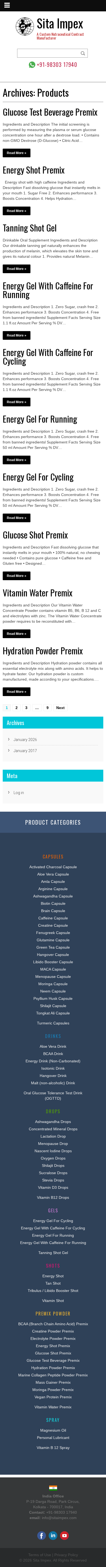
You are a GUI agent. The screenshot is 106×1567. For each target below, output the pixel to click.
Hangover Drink (53, 1075)
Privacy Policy (66, 1555)
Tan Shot (53, 1283)
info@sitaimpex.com (59, 1518)
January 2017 (25, 751)
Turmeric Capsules (53, 1023)
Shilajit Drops (53, 1165)
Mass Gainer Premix (53, 1382)
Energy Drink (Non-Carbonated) (53, 1061)
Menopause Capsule (53, 976)
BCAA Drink (53, 1054)
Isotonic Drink (53, 1068)
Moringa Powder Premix (53, 1390)
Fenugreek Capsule (53, 933)
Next (60, 708)
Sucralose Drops (53, 1173)
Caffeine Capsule (53, 918)
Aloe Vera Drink (53, 1046)
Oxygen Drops (53, 1158)
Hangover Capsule (53, 954)
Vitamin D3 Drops (53, 1187)
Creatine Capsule (53, 925)
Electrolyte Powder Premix (53, 1338)
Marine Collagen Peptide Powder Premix (53, 1375)
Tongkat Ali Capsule (53, 1013)
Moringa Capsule (53, 984)
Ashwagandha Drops (53, 1121)
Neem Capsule (53, 991)
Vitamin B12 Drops (53, 1197)
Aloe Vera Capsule (53, 874)
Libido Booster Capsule (53, 962)
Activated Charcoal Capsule (53, 867)
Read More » (16, 153)
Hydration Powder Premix (43, 650)
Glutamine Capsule (53, 940)
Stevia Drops (53, 1180)
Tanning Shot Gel (30, 227)
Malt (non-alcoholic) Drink (53, 1083)
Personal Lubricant (53, 1437)
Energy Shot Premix (33, 169)
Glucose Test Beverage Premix (50, 111)
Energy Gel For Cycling (38, 476)
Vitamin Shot (53, 1300)
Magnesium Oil (53, 1430)
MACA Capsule (53, 969)
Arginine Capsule (53, 889)
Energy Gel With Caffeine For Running (48, 290)
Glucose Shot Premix (35, 534)
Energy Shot (53, 1276)
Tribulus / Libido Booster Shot (53, 1290)
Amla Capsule (53, 881)
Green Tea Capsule (53, 947)
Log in (19, 793)
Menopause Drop (53, 1143)
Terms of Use (39, 1555)
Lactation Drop (53, 1136)
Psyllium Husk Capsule (53, 998)
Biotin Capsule (53, 903)
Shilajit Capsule (53, 1006)
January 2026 (25, 739)
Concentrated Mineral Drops (53, 1129)
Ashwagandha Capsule (53, 896)
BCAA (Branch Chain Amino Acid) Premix (53, 1324)
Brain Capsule (53, 911)
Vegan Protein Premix (53, 1397)
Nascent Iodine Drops (53, 1151)
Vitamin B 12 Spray (53, 1447)
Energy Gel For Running (40, 418)
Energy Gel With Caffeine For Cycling (48, 356)
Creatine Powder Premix (53, 1331)
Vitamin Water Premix (37, 592)
